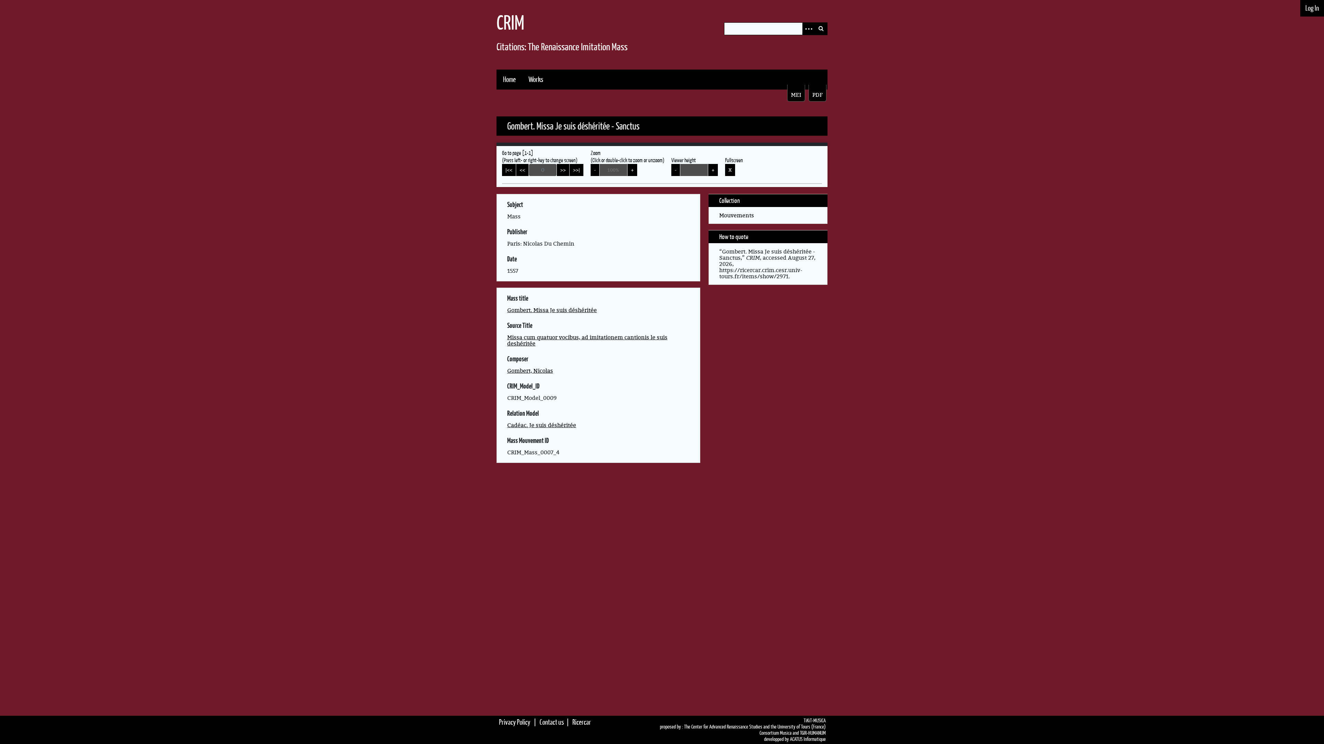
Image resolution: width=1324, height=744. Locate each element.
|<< (508, 170)
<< (522, 170)
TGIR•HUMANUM (813, 733)
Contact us (552, 722)
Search (821, 29)
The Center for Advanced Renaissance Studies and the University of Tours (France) (755, 727)
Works (536, 79)
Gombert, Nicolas (530, 370)
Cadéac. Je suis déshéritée (541, 425)
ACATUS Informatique (808, 739)
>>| (576, 170)
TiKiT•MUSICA (815, 720)
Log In (1312, 8)
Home (509, 79)
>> (563, 170)
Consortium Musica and (779, 733)
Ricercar (581, 722)
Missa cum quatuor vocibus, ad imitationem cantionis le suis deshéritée (587, 340)
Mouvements (736, 215)
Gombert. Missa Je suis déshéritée (552, 310)
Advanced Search (808, 29)
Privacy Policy (514, 722)
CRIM (510, 22)
